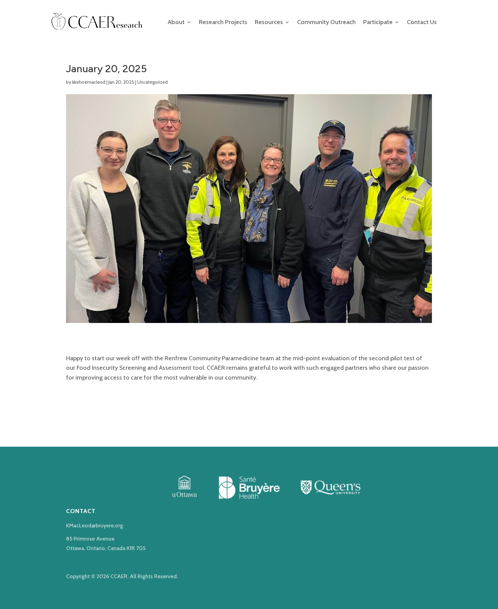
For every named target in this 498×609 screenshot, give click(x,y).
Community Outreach (326, 22)
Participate (378, 22)
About (176, 22)
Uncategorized (152, 82)
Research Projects (223, 22)
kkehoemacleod (88, 82)
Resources (269, 22)
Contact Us (422, 22)
